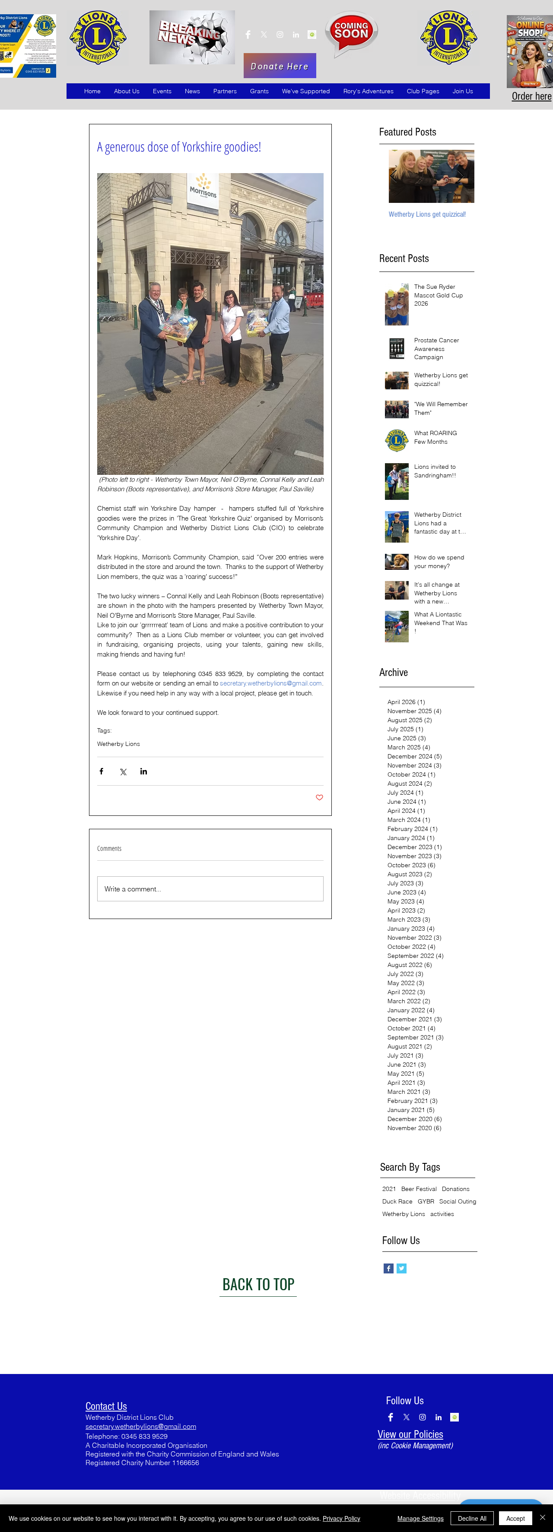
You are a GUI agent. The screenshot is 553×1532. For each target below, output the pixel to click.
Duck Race (397, 1201)
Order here (532, 96)
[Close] (542, 1518)
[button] (126, 91)
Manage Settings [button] (420, 1518)
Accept (515, 1518)
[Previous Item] (393, 176)
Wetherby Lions (118, 744)
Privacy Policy (341, 1518)
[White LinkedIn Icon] (296, 34)
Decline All (472, 1518)
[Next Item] (460, 176)
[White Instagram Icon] (280, 34)
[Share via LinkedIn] (144, 771)
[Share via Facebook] (101, 771)
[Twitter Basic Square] (402, 1268)
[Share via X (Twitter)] (122, 771)
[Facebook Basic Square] (389, 1268)
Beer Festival (419, 1189)
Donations (456, 1189)
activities (442, 1214)
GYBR (426, 1201)
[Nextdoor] (248, 34)
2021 (389, 1189)
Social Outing (458, 1201)
